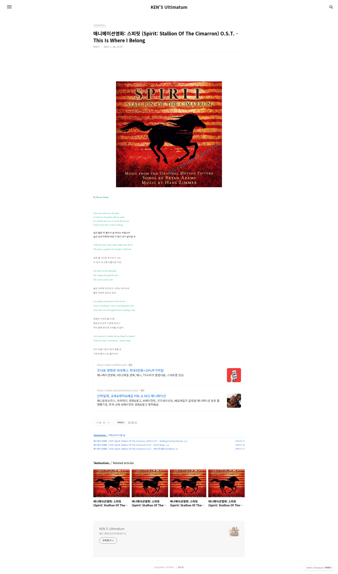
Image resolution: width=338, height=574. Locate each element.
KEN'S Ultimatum (169, 7)
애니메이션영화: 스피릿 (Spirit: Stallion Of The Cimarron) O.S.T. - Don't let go (129, 444)
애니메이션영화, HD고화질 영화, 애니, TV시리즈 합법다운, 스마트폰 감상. (140, 375)
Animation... (101, 435)
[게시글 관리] (108, 422)
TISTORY (169, 567)
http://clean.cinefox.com (112, 364)
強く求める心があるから (112, 533)
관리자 (181, 567)
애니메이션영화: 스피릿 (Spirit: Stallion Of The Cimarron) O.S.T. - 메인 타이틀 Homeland (134, 448)
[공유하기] (104, 422)
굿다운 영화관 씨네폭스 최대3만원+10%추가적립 (130, 370)
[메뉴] (9, 7)
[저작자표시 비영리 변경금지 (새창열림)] (132, 422)
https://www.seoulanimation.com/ (118, 390)
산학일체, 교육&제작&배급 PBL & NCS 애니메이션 (131, 396)
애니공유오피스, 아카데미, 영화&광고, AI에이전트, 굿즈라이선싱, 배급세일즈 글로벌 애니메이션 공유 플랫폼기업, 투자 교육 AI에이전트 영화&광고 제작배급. (158, 402)
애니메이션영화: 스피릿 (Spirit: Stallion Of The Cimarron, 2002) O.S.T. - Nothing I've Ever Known (138, 440)
